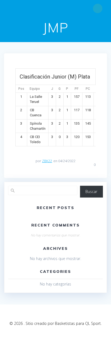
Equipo (35, 89)
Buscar (91, 191)
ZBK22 (47, 161)
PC (88, 89)
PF (76, 89)
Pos (21, 89)
